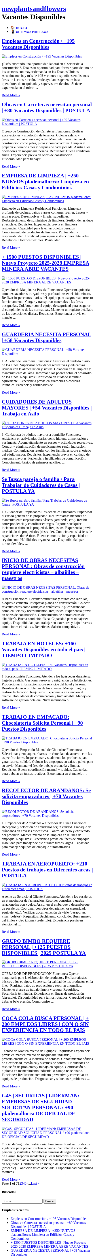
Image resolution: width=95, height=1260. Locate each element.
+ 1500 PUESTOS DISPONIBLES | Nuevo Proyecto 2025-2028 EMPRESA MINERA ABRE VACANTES (45, 263)
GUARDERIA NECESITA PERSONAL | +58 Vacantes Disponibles (46, 337)
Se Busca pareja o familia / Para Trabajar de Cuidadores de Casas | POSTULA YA (41, 485)
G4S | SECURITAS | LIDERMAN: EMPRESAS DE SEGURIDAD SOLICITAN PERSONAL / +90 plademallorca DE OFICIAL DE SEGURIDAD (40, 1107)
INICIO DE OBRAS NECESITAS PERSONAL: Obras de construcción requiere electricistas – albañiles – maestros (43, 569)
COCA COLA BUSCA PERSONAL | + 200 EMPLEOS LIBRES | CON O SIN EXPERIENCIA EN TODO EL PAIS (45, 1024)
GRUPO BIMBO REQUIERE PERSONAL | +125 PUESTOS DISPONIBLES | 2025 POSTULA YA (44, 947)
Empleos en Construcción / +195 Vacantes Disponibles (38, 44)
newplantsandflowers (34, 9)
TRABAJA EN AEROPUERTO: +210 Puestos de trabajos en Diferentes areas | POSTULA (47, 869)
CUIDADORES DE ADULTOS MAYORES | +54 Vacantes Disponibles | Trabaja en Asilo (47, 408)
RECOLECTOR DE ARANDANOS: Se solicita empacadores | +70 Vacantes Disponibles (46, 796)
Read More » (11, 95)
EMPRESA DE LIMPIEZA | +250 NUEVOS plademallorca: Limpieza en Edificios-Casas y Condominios (45, 181)
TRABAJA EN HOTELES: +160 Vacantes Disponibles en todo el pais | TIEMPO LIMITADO (43, 649)
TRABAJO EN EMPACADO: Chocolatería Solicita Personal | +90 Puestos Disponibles (42, 723)
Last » (35, 1183)
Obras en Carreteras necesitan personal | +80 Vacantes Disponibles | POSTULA (47, 107)
